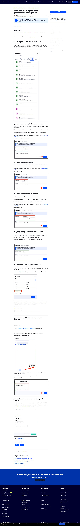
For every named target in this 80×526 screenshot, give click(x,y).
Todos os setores (25, 502)
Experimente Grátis (58, 11)
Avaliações (43, 493)
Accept (62, 524)
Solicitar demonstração (65, 501)
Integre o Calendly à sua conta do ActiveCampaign (22, 461)
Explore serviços (44, 509)
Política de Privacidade (64, 509)
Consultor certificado (6, 516)
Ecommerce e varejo (25, 493)
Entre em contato (24, 451)
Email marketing (5, 506)
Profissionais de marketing (26, 507)
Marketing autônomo (5, 492)
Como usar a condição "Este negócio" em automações (23, 458)
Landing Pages (4, 511)
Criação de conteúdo (5, 498)
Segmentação (4, 509)
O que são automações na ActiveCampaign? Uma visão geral (24, 459)
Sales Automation (21, 438)
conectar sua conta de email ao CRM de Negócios (27, 328)
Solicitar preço (63, 499)
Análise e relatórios (5, 500)
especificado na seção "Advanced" (20, 35)
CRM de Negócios (19, 26)
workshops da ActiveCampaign (30, 37)
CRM (3, 497)
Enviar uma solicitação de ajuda (46, 506)
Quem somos (63, 506)
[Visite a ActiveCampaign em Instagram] (47, 522)
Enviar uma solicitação (40, 480)
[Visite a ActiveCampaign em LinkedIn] (45, 522)
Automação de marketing (6, 495)
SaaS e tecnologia (25, 492)
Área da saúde (24, 495)
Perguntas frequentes (45, 495)
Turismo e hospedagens (26, 498)
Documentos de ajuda (45, 504)
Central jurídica (63, 511)
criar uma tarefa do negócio (19, 271)
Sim (16, 444)
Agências (23, 506)
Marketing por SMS (5, 507)
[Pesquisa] (66, 2)
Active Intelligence (5, 493)
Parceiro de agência (64, 492)
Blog (42, 498)
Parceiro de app (63, 495)
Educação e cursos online (26, 497)
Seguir (46, 15)
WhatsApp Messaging (6, 504)
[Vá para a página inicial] (6, 1)
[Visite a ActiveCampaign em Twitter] (41, 522)
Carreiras (62, 508)
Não (22, 444)
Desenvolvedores (25, 509)
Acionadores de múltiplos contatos (30, 32)
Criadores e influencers (26, 500)
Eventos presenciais (44, 497)
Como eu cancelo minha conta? (19, 463)
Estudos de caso (44, 492)
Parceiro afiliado (63, 493)
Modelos (42, 500)
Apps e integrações (5, 514)
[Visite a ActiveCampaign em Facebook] (43, 522)
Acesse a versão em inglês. (60, 20)
